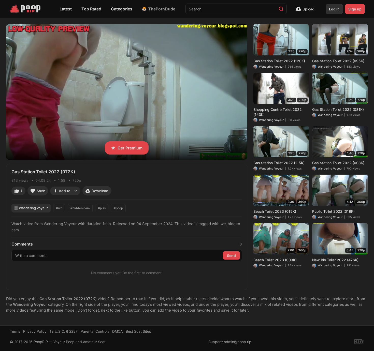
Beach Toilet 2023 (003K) (275, 260)
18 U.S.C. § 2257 (64, 331)
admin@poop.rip (237, 342)
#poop (118, 208)
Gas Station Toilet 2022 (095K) (338, 61)
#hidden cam (80, 208)
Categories (121, 8)
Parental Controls (95, 331)
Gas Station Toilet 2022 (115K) (279, 163)
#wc (59, 208)
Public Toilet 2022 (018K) (333, 211)
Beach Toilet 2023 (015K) (274, 211)
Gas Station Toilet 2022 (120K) (279, 61)
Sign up (355, 9)
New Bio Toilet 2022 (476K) (335, 260)
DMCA (117, 331)
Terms (15, 331)
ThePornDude (161, 8)
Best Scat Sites (138, 331)
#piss (102, 208)
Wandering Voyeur (33, 208)
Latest (66, 8)
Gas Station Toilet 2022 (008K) (338, 163)
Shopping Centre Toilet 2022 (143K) (277, 112)
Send (231, 255)
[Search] (281, 9)
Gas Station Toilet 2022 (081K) (338, 109)
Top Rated (91, 8)
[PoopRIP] (25, 8)
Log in (334, 9)
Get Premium (130, 147)
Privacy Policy (35, 331)
